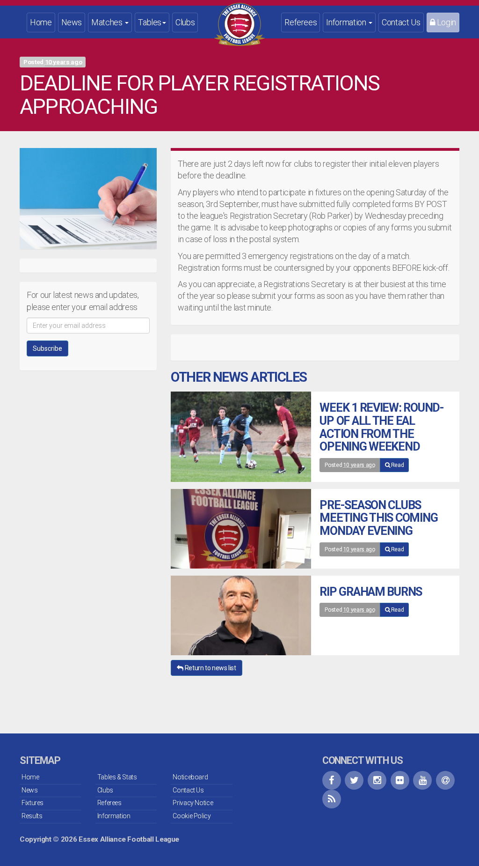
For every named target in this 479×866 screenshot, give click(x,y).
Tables (149, 22)
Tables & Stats (117, 777)
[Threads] (445, 780)
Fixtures (33, 803)
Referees (300, 22)
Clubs (185, 22)
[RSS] (331, 799)
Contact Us (401, 22)
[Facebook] (331, 780)
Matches (107, 22)
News (71, 22)
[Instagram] (377, 780)
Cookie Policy (191, 816)
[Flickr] (400, 780)
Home (41, 22)
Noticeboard (190, 777)
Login (445, 22)
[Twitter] (354, 780)
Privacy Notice (193, 803)
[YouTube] (422, 780)
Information (347, 22)
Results (32, 816)
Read (397, 465)
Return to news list (209, 668)
